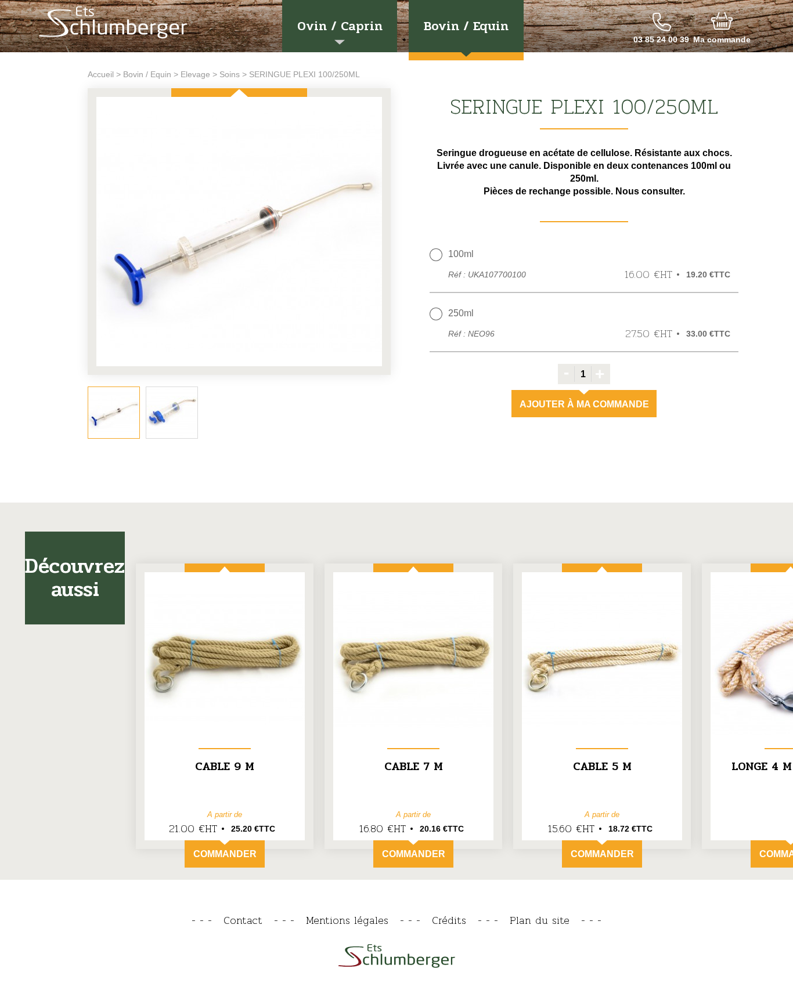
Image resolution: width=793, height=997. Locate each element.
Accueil (101, 74)
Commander (225, 854)
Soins (229, 74)
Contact (243, 920)
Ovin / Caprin (340, 26)
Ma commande (722, 39)
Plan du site (539, 920)
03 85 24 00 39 (661, 39)
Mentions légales (347, 920)
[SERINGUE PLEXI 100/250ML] (239, 232)
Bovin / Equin (466, 26)
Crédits (449, 920)
